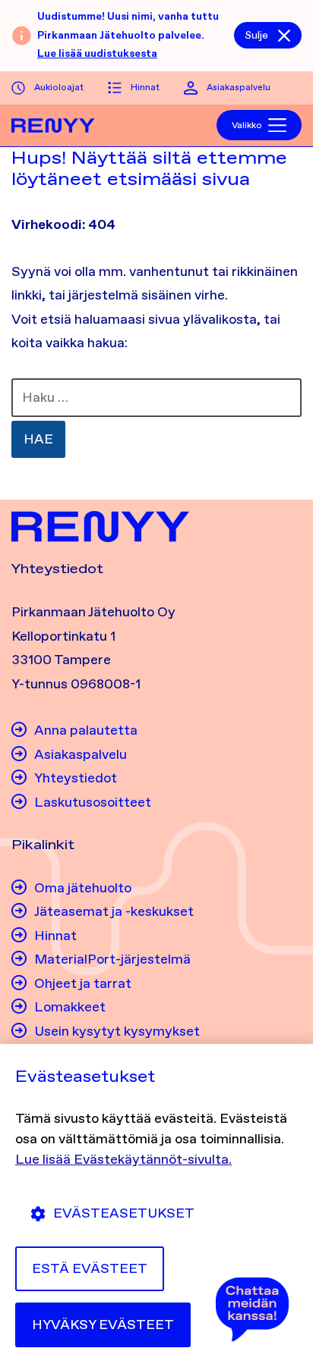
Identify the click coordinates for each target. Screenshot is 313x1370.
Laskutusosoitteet (92, 802)
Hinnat (145, 87)
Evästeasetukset (123, 1213)
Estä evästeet (89, 1268)
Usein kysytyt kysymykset (117, 1031)
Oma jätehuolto (82, 887)
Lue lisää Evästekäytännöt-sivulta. (123, 1159)
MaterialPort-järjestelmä (112, 959)
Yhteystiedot (75, 778)
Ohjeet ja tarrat (82, 983)
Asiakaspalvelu (238, 87)
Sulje (256, 35)
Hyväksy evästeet (103, 1324)
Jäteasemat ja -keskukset (114, 911)
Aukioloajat (59, 87)
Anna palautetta (86, 730)
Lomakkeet (70, 1007)
